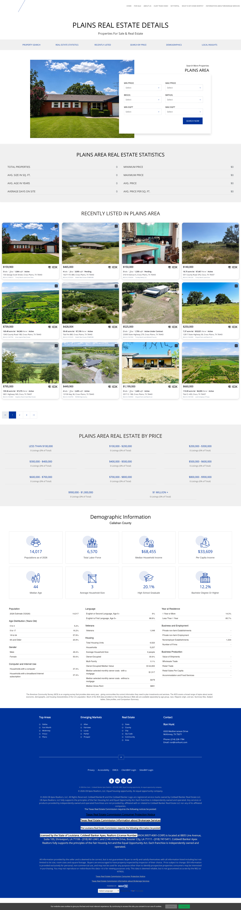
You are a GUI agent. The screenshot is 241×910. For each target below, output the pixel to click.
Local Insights (209, 44)
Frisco (44, 734)
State (127, 724)
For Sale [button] (137, 6)
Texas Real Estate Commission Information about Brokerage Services (120, 881)
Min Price (129, 83)
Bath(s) (169, 95)
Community (130, 737)
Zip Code (129, 734)
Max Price (170, 83)
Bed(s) (127, 95)
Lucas (86, 730)
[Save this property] (56, 226)
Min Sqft (128, 107)
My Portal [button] (175, 6)
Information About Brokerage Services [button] (223, 6)
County (128, 727)
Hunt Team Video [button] (161, 6)
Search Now (192, 121)
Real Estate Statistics (67, 44)
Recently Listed (103, 44)
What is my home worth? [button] (192, 6)
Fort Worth (46, 727)
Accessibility (103, 770)
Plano (44, 737)
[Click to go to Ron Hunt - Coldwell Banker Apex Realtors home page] (9, 6)
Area (127, 740)
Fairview (87, 727)
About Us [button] (147, 6)
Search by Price (138, 44)
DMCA (115, 770)
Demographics (174, 44)
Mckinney (46, 730)
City (126, 730)
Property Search (31, 44)
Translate (139, 891)
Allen (86, 724)
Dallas (44, 724)
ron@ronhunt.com (178, 742)
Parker (86, 734)
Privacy (91, 770)
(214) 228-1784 (177, 739)
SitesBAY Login (146, 770)
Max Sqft (170, 107)
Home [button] (129, 6)
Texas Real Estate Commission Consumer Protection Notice (120, 814)
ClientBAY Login (129, 770)
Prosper (87, 737)
